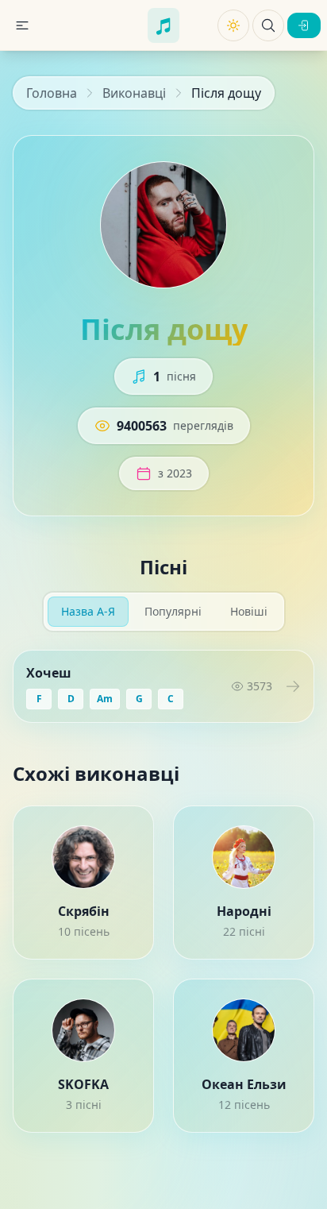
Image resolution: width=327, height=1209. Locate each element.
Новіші (248, 611)
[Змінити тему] (233, 25)
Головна (51, 93)
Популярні (173, 611)
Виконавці (134, 93)
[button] (22, 25)
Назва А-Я (88, 611)
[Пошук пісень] (268, 25)
